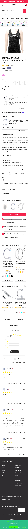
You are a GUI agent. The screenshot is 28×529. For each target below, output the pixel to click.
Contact (3, 467)
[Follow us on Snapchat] (20, 514)
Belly (12, 18)
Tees (22, 18)
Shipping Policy (18, 483)
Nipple (7, 18)
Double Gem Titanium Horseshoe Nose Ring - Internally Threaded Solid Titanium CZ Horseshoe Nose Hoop (7, 265)
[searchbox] (8, 359)
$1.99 (17, 18)
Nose (2, 18)
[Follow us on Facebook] (3, 514)
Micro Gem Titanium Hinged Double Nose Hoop (20, 263)
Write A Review (15, 351)
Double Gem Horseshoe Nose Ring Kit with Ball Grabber (20, 304)
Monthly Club (18, 470)
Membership (18, 472)
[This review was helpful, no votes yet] (20, 383)
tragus (8, 14)
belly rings (16, 13)
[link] (3, 276)
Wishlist (17, 467)
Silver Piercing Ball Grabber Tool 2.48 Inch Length (7, 304)
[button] (23, 246)
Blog (3, 475)
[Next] (25, 54)
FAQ (3, 472)
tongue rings (4, 14)
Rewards (17, 475)
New (26, 18)
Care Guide (18, 480)
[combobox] (18, 362)
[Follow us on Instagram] (8, 514)
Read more (8, 426)
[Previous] (2, 54)
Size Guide (17, 478)
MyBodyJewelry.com (14, 519)
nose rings (12, 13)
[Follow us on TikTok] (17, 514)
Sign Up (21, 510)
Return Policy (18, 485)
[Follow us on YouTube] (14, 514)
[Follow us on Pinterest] (11, 514)
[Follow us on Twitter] (6, 514)
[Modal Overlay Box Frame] (14, 524)
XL (17, 82)
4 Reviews (10, 65)
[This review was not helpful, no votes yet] (23, 383)
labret (20, 13)
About (3, 470)
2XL (22, 82)
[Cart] (25, 6)
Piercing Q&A (5, 478)
